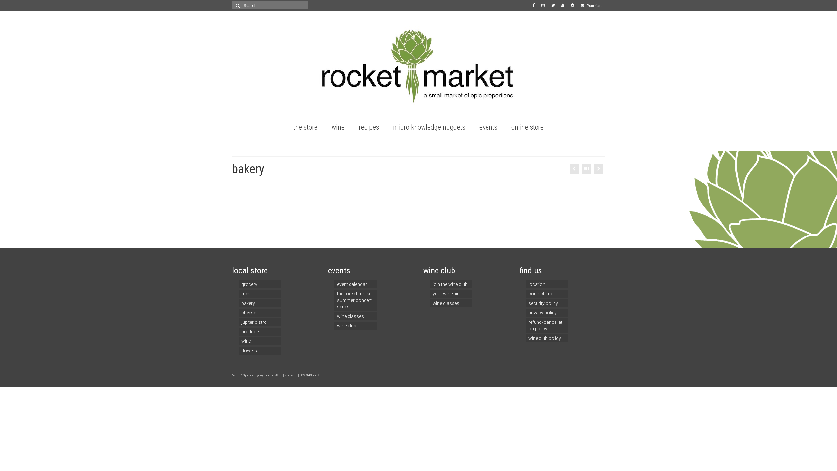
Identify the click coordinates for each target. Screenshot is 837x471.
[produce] (598, 169)
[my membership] (563, 5)
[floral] (574, 169)
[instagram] (543, 5)
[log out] (572, 5)
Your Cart (594, 5)
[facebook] (533, 5)
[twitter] (553, 5)
